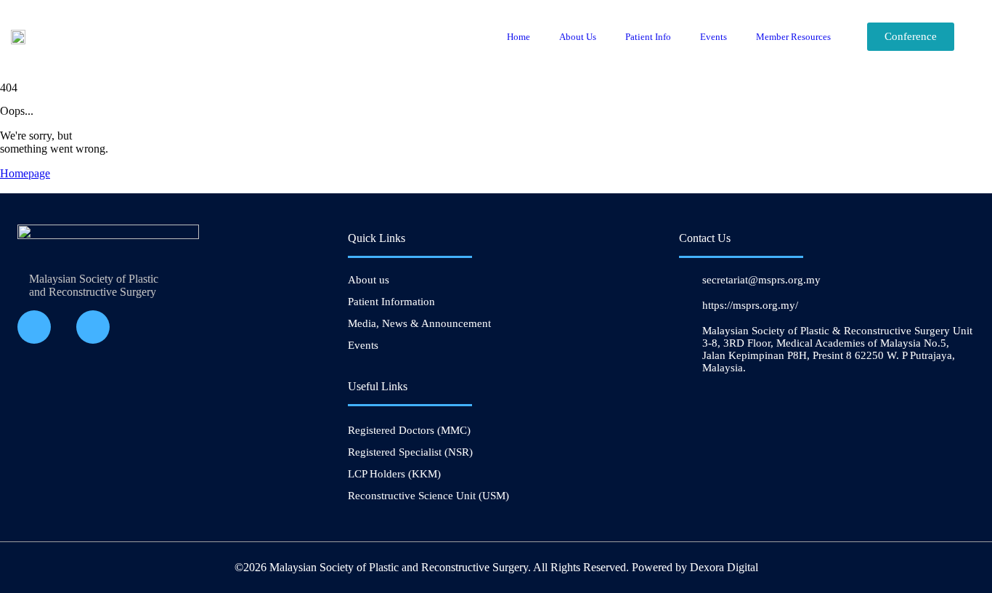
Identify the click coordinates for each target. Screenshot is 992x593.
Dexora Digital (724, 567)
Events (713, 36)
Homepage (25, 173)
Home (518, 36)
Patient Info (648, 36)
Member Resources (793, 36)
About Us (577, 36)
